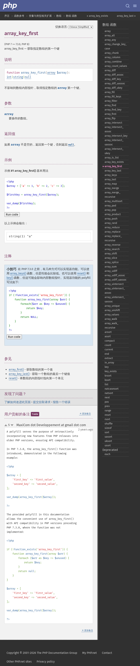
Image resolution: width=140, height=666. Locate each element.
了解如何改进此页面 (17, 402)
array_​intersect (113, 122)
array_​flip (110, 118)
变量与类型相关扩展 (40, 15)
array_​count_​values (116, 66)
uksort (108, 441)
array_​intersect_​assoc (114, 129)
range (108, 410)
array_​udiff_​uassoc (116, 279)
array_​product (113, 214)
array (51, 72)
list (106, 384)
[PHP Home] (10, 6)
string (18, 77)
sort (107, 432)
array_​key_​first (113, 166)
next (107, 397)
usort (108, 445)
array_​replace (112, 231)
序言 (6, 15)
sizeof (108, 428)
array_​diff (110, 70)
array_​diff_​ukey (113, 87)
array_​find (110, 105)
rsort (107, 419)
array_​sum (111, 266)
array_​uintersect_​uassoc (115, 299)
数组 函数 (71, 15)
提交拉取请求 (41, 402)
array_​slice (111, 257)
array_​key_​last (113, 170)
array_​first (110, 114)
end (107, 353)
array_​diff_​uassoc (115, 83)
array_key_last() (19, 374)
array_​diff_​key (113, 79)
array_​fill (110, 92)
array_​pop (110, 210)
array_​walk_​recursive (111, 325)
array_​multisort (113, 201)
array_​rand (111, 223)
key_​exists (111, 371)
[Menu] (135, 5)
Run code (12, 214)
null (28, 77)
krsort (108, 375)
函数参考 (19, 15)
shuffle (109, 423)
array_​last (110, 179)
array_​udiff (111, 271)
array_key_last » (126, 15)
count (108, 345)
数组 (58, 15)
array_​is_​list (112, 157)
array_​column (112, 57)
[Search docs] (127, 5)
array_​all (110, 35)
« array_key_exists (97, 15)
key (107, 367)
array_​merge (112, 188)
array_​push (111, 218)
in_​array (109, 362)
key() (10, 277)
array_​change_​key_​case (116, 46)
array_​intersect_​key (116, 135)
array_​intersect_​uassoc (114, 142)
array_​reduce (112, 227)
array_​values (112, 314)
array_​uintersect (114, 284)
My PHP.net (89, 653)
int (9, 77)
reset (108, 414)
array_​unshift (112, 310)
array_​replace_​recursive (113, 238)
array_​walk (111, 319)
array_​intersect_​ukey (114, 151)
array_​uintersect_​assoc (115, 290)
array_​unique (112, 305)
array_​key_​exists (114, 162)
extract (109, 358)
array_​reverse (112, 244)
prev (107, 406)
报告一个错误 (61, 402)
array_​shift (111, 253)
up (6, 425)
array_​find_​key (113, 109)
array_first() (16, 369)
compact (110, 340)
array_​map (111, 183)
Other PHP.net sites (19, 661)
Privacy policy (46, 661)
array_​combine (113, 61)
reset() (81, 273)
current (109, 349)
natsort (109, 393)
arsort (108, 332)
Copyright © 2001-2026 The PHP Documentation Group (42, 653)
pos (107, 401)
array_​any (110, 39)
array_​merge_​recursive (112, 194)
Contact (107, 653)
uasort (108, 436)
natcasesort (111, 388)
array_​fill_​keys (113, 96)
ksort (107, 380)
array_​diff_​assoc (114, 74)
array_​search (112, 249)
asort (108, 336)
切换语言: (61, 27)
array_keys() (18, 273)
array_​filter (111, 100)
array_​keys (111, 175)
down (12, 425)
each (107, 454)
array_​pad (110, 205)
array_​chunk (112, 53)
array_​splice (112, 262)
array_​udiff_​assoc (115, 275)
